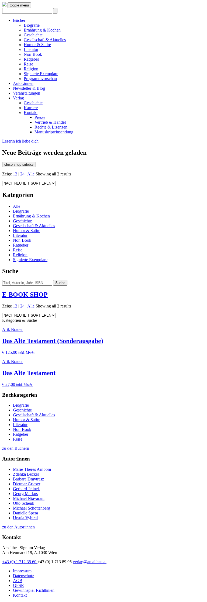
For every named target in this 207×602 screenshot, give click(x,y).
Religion (31, 69)
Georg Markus (25, 493)
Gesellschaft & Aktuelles (45, 39)
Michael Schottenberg (31, 508)
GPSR (18, 585)
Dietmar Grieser (26, 484)
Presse (39, 117)
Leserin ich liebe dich (20, 141)
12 (15, 174)
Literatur (31, 49)
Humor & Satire (37, 44)
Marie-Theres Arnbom (32, 469)
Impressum (22, 571)
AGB (17, 580)
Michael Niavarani (28, 498)
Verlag (18, 98)
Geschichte (33, 35)
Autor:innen (23, 83)
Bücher (19, 20)
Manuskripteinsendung (53, 132)
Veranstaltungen (26, 93)
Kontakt (30, 112)
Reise (28, 64)
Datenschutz (23, 575)
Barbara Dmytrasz (28, 479)
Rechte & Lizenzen (50, 127)
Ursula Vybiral (25, 517)
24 (22, 174)
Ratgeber (31, 59)
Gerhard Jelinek (26, 488)
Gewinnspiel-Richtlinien (33, 590)
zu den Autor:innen (18, 527)
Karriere (31, 107)
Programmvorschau (40, 78)
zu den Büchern (15, 448)
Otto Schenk (23, 503)
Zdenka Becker (26, 474)
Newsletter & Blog (29, 88)
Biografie (32, 25)
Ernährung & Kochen (42, 30)
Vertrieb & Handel (50, 122)
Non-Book (33, 54)
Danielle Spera (25, 513)
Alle (30, 174)
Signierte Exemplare (41, 73)
